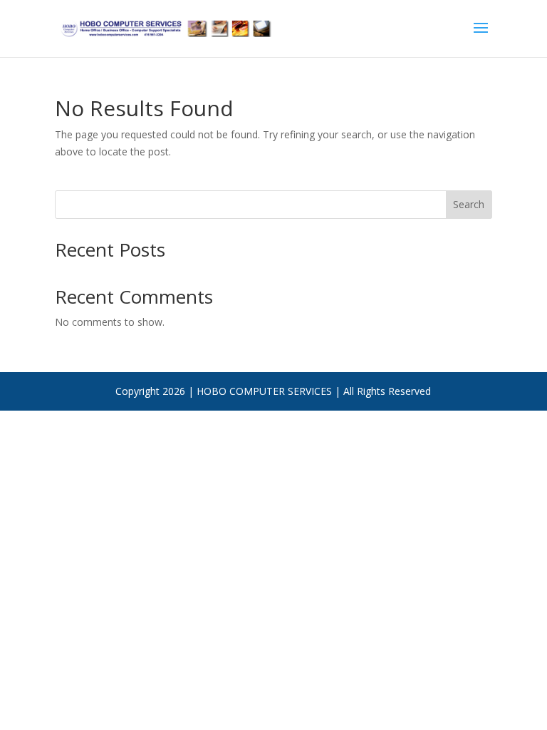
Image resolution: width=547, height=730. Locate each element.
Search (468, 204)
